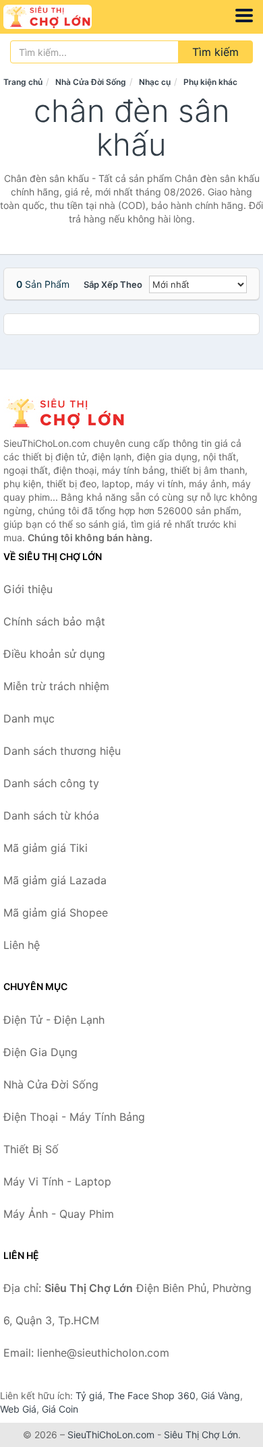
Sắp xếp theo (113, 284)
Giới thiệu (28, 589)
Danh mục (29, 718)
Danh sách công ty (51, 783)
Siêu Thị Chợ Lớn (201, 1434)
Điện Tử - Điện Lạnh (54, 1019)
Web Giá (18, 1409)
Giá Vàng (220, 1395)
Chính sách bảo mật (54, 621)
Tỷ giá (89, 1395)
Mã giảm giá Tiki (45, 848)
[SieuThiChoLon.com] (64, 16)
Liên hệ (21, 945)
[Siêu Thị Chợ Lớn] (70, 413)
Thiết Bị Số (31, 1149)
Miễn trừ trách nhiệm (56, 686)
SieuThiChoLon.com (110, 1434)
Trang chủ (22, 82)
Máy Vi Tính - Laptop (57, 1181)
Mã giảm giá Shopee (55, 912)
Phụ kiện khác (210, 82)
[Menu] (244, 15)
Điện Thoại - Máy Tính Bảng (74, 1116)
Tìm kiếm (215, 52)
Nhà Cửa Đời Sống (90, 82)
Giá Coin (60, 1409)
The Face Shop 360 (152, 1395)
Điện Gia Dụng (40, 1052)
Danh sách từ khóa (51, 815)
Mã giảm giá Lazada (55, 880)
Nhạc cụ (155, 82)
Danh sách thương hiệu (62, 751)
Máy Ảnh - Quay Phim (58, 1214)
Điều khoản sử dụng (54, 653)
